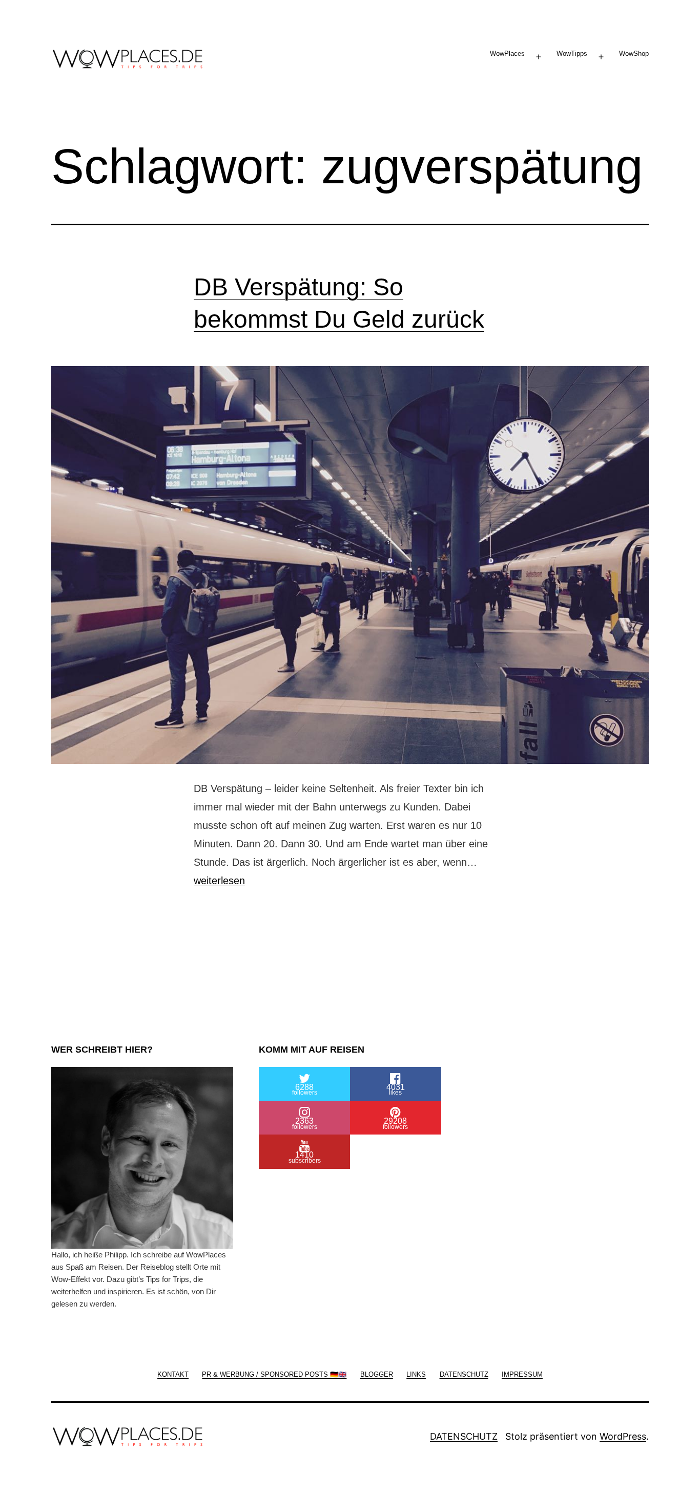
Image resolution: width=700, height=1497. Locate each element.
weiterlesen (219, 880)
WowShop (634, 53)
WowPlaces (507, 53)
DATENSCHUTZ (464, 1436)
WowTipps (572, 53)
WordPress (623, 1436)
